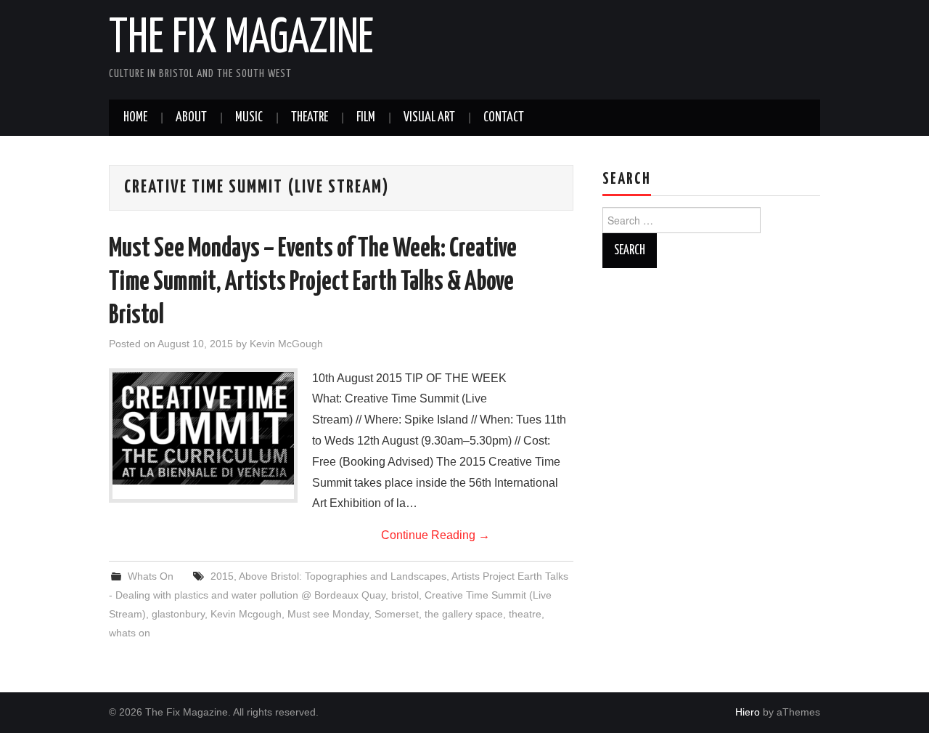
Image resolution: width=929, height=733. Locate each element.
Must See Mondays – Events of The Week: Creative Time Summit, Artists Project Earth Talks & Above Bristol (313, 282)
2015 (222, 576)
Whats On (150, 576)
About (191, 117)
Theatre (309, 117)
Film (365, 117)
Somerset (397, 614)
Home (135, 117)
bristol (405, 595)
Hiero (747, 712)
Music (249, 117)
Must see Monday (328, 614)
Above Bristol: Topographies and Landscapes (342, 576)
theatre (525, 614)
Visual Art (429, 117)
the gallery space (464, 614)
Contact (503, 117)
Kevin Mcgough (246, 614)
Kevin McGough (286, 343)
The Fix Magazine (241, 39)
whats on (129, 633)
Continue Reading (435, 535)
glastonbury (178, 614)
